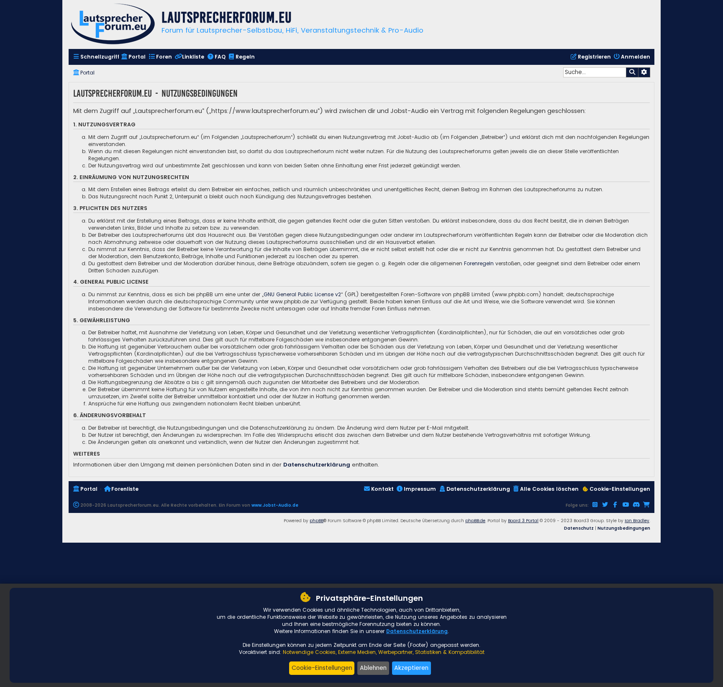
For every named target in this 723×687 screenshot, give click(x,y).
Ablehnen (373, 668)
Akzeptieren (411, 668)
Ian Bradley (637, 521)
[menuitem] (96, 57)
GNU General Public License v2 (302, 294)
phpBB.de (475, 521)
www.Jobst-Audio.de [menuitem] (274, 505)
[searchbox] (594, 72)
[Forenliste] (113, 25)
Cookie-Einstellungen (322, 668)
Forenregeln (479, 263)
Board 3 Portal (523, 521)
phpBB (316, 521)
